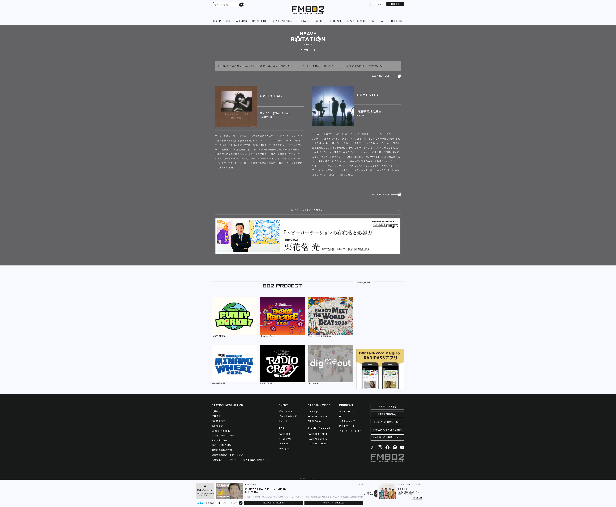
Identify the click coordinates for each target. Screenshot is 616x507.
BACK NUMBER (381, 76)
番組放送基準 (218, 421)
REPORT (320, 21)
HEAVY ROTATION (356, 21)
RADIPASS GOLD (317, 443)
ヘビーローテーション (350, 431)
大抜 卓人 (253, 492)
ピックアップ (285, 411)
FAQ (382, 21)
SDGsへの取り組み (221, 445)
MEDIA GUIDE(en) (387, 414)
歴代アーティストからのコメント (308, 210)
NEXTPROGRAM (369, 494)
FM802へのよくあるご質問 (387, 429)
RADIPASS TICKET (317, 434)
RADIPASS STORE (317, 439)
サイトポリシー (219, 440)
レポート (283, 421)
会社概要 (216, 411)
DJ (373, 21)
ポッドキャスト (347, 426)
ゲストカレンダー (348, 421)
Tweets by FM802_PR (364, 283)
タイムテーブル (347, 411)
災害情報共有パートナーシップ (227, 455)
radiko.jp (313, 411)
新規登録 (395, 4)
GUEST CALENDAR (236, 21)
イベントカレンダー (289, 416)
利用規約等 (210, 503)
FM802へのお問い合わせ (387, 422)
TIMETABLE (303, 21)
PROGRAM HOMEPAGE (333, 503)
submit (240, 503)
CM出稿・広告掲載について (387, 437)
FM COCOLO (314, 421)
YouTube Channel (318, 416)
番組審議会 (217, 426)
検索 (241, 4)
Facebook (284, 443)
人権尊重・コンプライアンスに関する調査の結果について (241, 460)
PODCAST (335, 21)
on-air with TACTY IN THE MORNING (265, 488)
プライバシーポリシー (223, 435)
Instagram (284, 448)
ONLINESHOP (397, 21)
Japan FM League (222, 431)
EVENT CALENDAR (282, 21)
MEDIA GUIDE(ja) (387, 406)
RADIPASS (284, 434)
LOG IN (379, 4)
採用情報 (216, 416)
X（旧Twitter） (287, 439)
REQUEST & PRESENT (273, 503)
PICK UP (216, 21)
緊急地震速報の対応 (222, 450)
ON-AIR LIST (259, 21)
